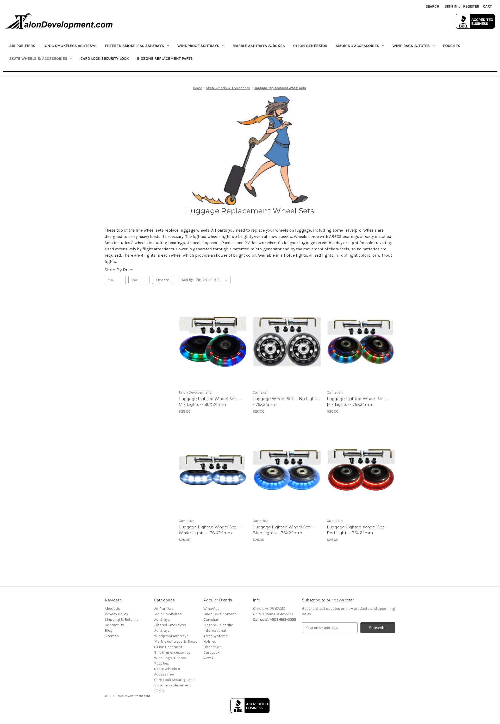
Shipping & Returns (122, 619)
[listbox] (213, 280)
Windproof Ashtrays (171, 636)
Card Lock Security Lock (104, 58)
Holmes (209, 641)
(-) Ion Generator (310, 45)
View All (209, 658)
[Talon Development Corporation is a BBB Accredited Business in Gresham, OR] (475, 21)
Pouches (451, 45)
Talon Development (219, 614)
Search (432, 6)
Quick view (212, 337)
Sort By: (187, 280)
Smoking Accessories (172, 652)
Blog (108, 630)
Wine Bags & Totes (170, 658)
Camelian (211, 619)
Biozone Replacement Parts (165, 58)
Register (471, 6)
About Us (112, 608)
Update (162, 280)
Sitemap (112, 636)
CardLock (211, 652)
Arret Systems (215, 636)
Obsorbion (212, 647)
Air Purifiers (22, 45)
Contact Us (114, 625)
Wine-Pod (211, 608)
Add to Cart (213, 346)
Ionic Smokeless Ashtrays (70, 45)
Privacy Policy (116, 614)
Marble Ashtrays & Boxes (259, 45)
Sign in (451, 6)
